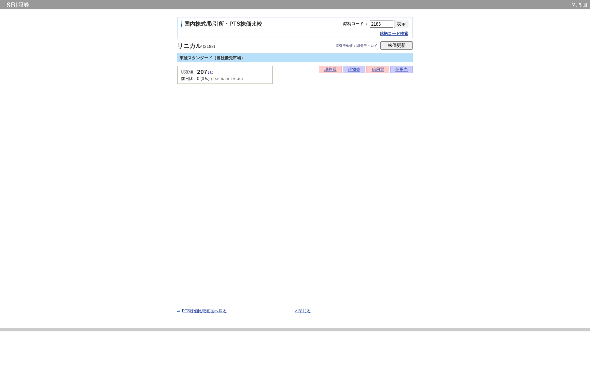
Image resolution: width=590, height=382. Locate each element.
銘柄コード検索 (394, 33)
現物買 (330, 69)
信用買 (378, 69)
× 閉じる (303, 310)
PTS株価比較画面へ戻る (204, 310)
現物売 (354, 69)
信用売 (401, 69)
